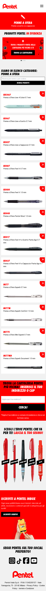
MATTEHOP (14, 462)
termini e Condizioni (26, 588)
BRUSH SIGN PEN (32, 462)
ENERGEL (5, 462)
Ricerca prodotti (23, 83)
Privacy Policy (32, 585)
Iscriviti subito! (10, 514)
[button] (21, 60)
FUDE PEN (23, 462)
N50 (40, 461)
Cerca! (23, 407)
